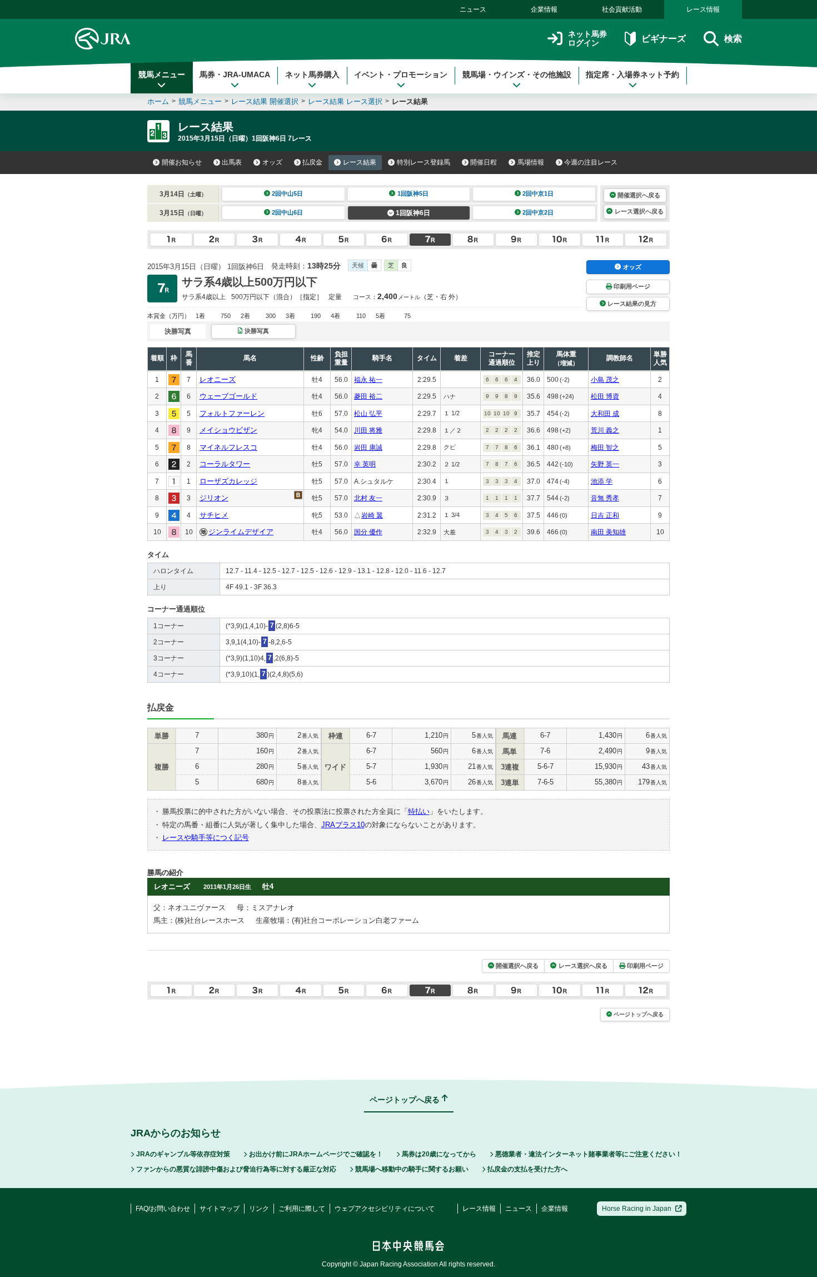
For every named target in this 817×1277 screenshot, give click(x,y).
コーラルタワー (225, 464)
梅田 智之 (605, 447)
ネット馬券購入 (312, 74)
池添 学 (601, 481)
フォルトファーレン (232, 413)
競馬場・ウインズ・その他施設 (516, 74)
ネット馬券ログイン (587, 38)
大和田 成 (605, 414)
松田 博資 (605, 396)
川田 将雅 (368, 430)
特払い (419, 811)
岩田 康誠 (368, 447)
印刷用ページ (632, 286)
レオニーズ (218, 379)
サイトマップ (220, 1209)
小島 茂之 (605, 380)
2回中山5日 (287, 193)
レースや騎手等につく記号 (205, 837)
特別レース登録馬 (423, 162)
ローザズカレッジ (228, 481)
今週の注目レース (590, 162)
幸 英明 (365, 464)
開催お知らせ (182, 162)
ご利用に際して (301, 1209)
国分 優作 (368, 532)
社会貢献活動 (622, 9)
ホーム (158, 101)
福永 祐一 (368, 380)
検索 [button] (733, 38)
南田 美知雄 (608, 532)
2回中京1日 (538, 193)
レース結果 (359, 162)
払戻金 (312, 162)
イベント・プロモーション (400, 74)
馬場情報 (530, 162)
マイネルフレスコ (228, 447)
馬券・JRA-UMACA (235, 74)
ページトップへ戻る (639, 1014)
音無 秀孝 (605, 498)
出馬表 (232, 162)
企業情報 (544, 9)
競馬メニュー (161, 74)
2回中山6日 (287, 212)
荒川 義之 (605, 430)
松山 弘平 (368, 414)
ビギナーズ (663, 38)
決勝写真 (257, 330)
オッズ (272, 162)
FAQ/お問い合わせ (163, 1209)
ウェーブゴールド (228, 396)
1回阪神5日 (413, 193)
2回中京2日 (538, 212)
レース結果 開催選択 (264, 101)
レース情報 (703, 9)
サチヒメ (214, 515)
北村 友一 (368, 498)
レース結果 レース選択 (345, 101)
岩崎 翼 (372, 515)
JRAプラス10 (343, 825)
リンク (259, 1209)
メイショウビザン (228, 430)
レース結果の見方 (631, 303)
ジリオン (214, 498)
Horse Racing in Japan (636, 1209)
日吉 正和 (605, 515)
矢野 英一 (605, 464)
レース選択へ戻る (639, 211)
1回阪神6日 (413, 213)
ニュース (473, 9)
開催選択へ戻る (638, 195)
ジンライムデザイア (240, 532)
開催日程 (483, 162)
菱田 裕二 (368, 396)
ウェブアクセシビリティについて (385, 1209)
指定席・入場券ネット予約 (632, 74)
